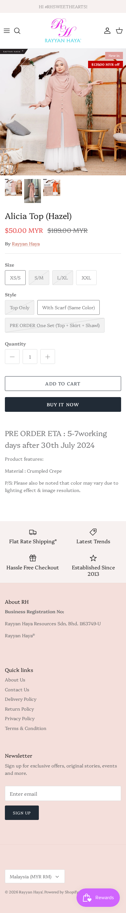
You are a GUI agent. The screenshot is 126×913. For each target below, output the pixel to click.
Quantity (15, 343)
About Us (15, 679)
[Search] (20, 30)
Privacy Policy (20, 718)
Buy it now (63, 404)
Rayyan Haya (26, 243)
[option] (63, 112)
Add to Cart (62, 383)
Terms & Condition (25, 728)
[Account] (106, 30)
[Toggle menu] (6, 30)
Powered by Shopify (61, 891)
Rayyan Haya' (31, 891)
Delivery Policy (20, 699)
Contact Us (17, 689)
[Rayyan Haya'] (63, 30)
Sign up (22, 812)
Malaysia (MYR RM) (30, 876)
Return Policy (19, 708)
